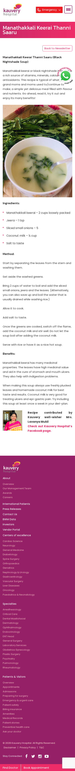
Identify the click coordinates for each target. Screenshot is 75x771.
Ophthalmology (12, 627)
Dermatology (10, 623)
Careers (8, 497)
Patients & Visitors (14, 677)
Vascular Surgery (13, 581)
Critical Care (10, 614)
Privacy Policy (28, 747)
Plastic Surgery (11, 654)
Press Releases (12, 509)
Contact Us (10, 514)
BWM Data (9, 519)
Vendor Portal (11, 529)
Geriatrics (8, 568)
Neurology (9, 545)
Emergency (50, 10)
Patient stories (11, 722)
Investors (8, 524)
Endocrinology (11, 632)
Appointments (11, 687)
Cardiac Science (13, 541)
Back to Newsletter (57, 48)
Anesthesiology (12, 609)
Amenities (9, 714)
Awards (7, 493)
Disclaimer (10, 747)
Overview (8, 484)
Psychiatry (9, 658)
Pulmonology (10, 663)
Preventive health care (16, 727)
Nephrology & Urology (16, 572)
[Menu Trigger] (68, 9)
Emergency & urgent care (18, 700)
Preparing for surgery (15, 696)
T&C (41, 747)
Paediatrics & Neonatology (19, 594)
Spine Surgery (11, 559)
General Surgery (12, 640)
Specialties (9, 604)
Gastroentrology (12, 576)
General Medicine (13, 550)
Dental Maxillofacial (14, 618)
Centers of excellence (17, 535)
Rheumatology (11, 667)
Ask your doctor (12, 731)
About (6, 478)
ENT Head (8, 636)
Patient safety (11, 705)
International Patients (16, 504)
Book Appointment (36, 768)
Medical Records (13, 718)
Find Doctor (10, 768)
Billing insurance (12, 709)
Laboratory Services (14, 645)
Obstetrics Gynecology (16, 650)
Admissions (9, 691)
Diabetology (10, 554)
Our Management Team (17, 488)
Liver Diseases (11, 585)
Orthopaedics (11, 563)
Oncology (8, 590)
